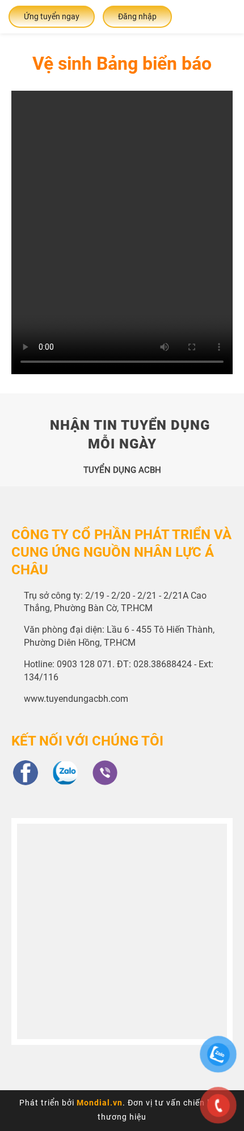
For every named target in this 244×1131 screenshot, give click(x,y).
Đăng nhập (137, 16)
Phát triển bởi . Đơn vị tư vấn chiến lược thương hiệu (122, 1109)
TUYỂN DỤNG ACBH (122, 470)
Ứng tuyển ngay (51, 16)
